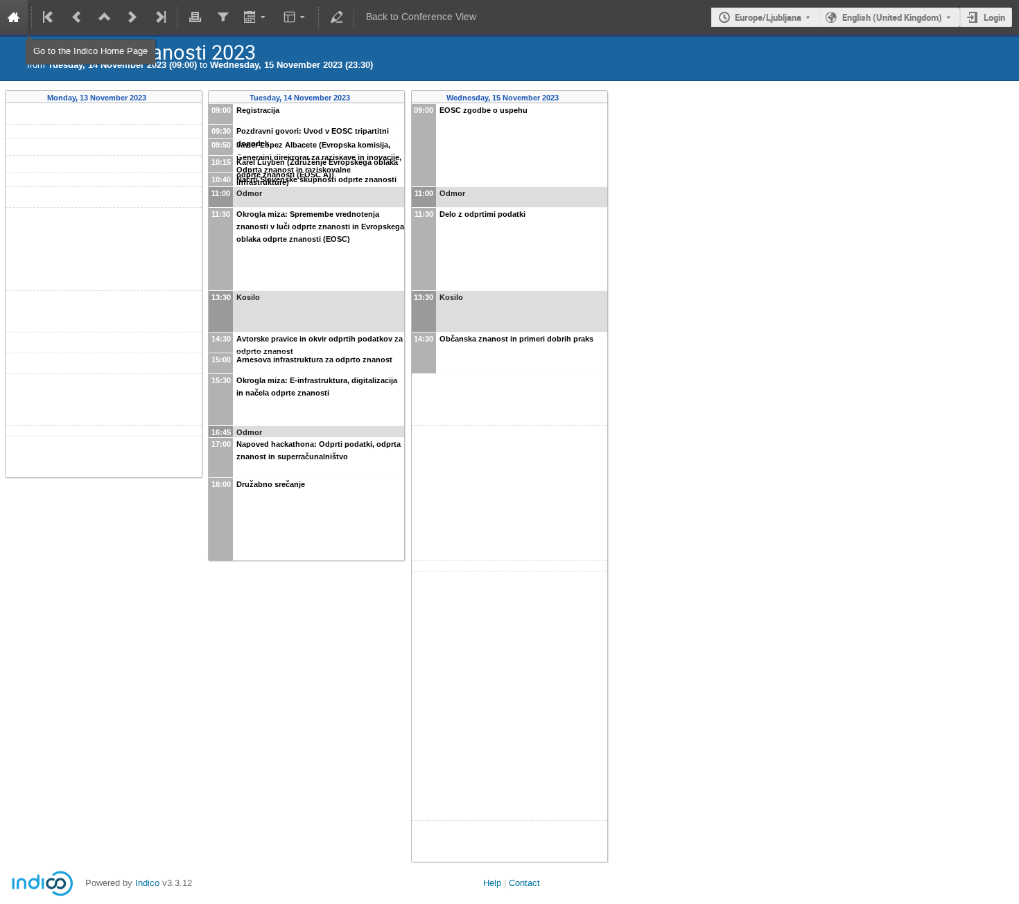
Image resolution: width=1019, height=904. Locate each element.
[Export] (256, 17)
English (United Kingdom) (892, 17)
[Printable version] (195, 17)
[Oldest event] (49, 17)
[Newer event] (132, 17)
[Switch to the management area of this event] (336, 17)
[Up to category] (105, 17)
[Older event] (77, 17)
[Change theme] (295, 17)
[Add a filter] (222, 17)
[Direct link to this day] (156, 98)
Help (492, 883)
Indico (147, 883)
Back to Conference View (421, 17)
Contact (524, 883)
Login (994, 17)
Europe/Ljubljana (768, 17)
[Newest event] (159, 17)
